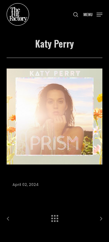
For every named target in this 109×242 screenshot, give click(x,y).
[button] (92, 14)
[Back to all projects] (54, 217)
